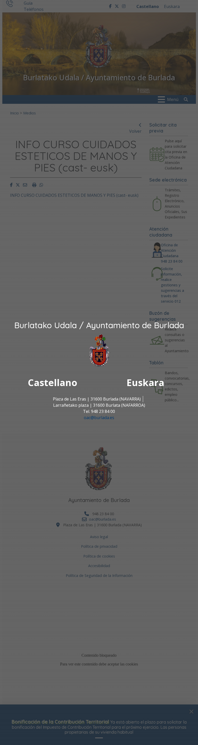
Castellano (52, 382)
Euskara (145, 382)
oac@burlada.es (99, 417)
